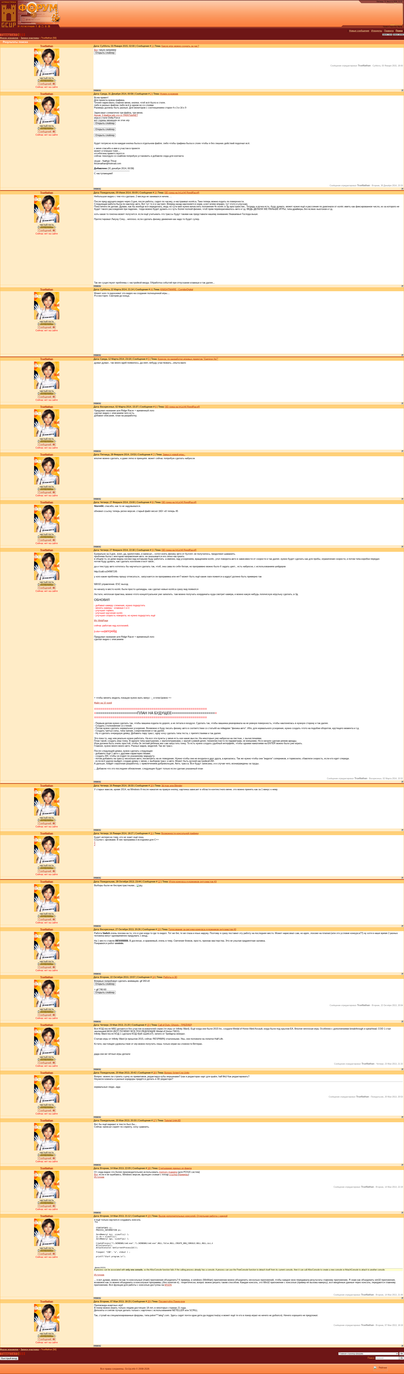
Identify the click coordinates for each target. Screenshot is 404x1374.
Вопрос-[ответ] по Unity (176, 1072)
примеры (183, 1174)
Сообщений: (47, 84)
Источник (99, 1177)
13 (158, 929)
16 (154, 1072)
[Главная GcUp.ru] (8, 27)
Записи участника (30, 38)
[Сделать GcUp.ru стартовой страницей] (39, 27)
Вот (96, 50)
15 (148, 1025)
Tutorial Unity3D (172, 1120)
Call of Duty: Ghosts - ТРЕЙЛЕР (175, 1025)
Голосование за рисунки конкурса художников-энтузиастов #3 (202, 929)
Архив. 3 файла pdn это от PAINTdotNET (116, 115)
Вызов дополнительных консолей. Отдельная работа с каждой (193, 1216)
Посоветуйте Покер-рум (172, 1301)
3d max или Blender (171, 785)
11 (151, 833)
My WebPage (101, 620)
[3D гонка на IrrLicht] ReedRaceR (181, 192)
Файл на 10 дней (103, 703)
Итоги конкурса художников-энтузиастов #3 (193, 881)
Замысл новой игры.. (174, 454)
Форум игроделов (9, 38)
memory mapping (168, 1172)
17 (154, 1120)
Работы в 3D (170, 977)
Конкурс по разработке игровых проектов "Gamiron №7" (188, 359)
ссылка (173, 1174)
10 (151, 785)
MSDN (168, 1285)
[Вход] (36, 27)
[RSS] (48, 27)
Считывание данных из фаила (175, 1168)
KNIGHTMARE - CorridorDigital (176, 289)
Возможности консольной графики (180, 833)
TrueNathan (46, 46)
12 (159, 881)
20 (149, 1301)
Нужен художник (169, 94)
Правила (389, 30)
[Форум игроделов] (18, 27)
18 (149, 1168)
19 (149, 1216)
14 (153, 977)
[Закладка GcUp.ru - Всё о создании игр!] (42, 27)
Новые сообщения (359, 30)
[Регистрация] (27, 27)
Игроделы (376, 30)
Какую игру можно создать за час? (180, 46)
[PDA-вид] (45, 27)
